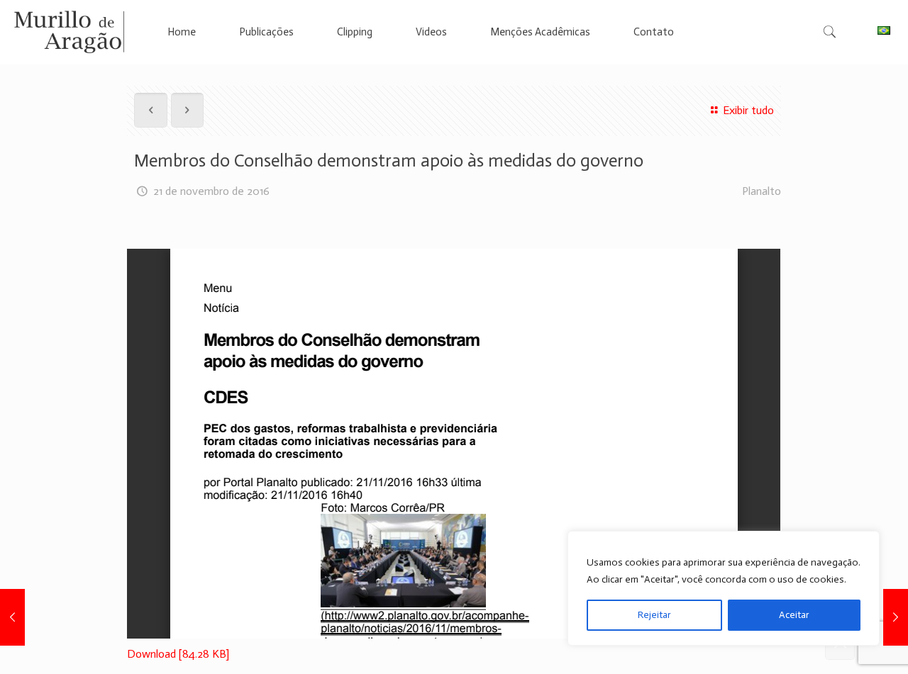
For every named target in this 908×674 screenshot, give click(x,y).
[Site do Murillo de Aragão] (69, 32)
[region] (724, 588)
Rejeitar (654, 615)
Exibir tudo (748, 110)
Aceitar (794, 615)
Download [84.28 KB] (178, 654)
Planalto (761, 191)
